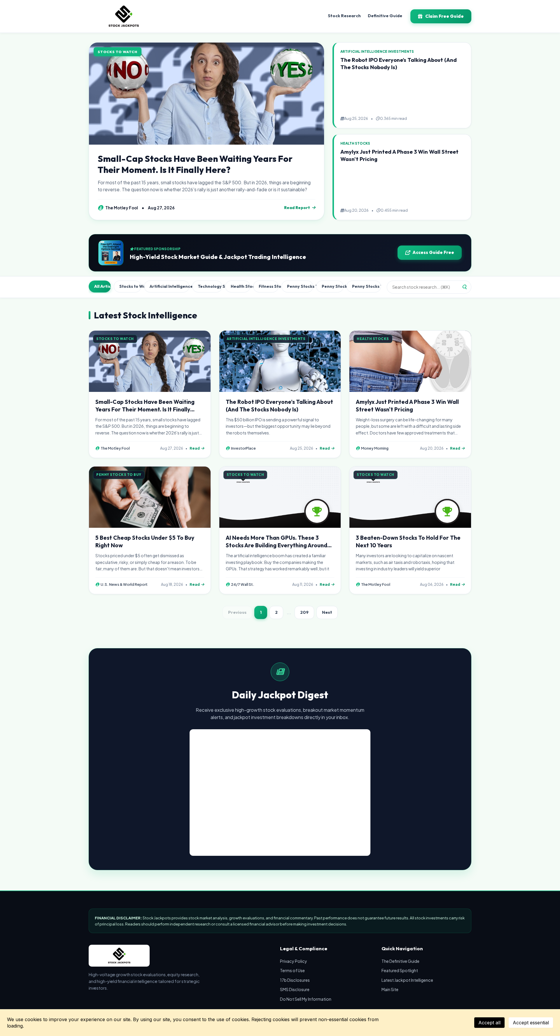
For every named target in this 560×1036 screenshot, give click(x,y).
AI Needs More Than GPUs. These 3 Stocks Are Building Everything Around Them (276, 545)
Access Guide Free (433, 252)
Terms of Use (292, 970)
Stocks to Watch (130, 286)
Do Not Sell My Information (305, 999)
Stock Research (344, 15)
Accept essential (531, 1023)
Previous (237, 612)
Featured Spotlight (400, 970)
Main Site (390, 989)
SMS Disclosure (294, 989)
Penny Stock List (333, 286)
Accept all (489, 1023)
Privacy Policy (293, 961)
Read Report (297, 207)
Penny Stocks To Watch (366, 286)
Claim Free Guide (444, 16)
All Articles (102, 286)
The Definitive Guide (400, 961)
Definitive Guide (385, 15)
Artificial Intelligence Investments (169, 286)
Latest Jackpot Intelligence (407, 980)
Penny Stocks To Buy (300, 286)
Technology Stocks (210, 286)
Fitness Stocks (269, 286)
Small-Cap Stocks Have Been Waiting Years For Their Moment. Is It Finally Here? (195, 164)
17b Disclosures (295, 980)
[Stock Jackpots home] (124, 16)
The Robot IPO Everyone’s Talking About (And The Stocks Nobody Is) (279, 405)
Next (327, 612)
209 (304, 612)
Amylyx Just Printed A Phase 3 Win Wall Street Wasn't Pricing (407, 405)
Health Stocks (240, 286)
